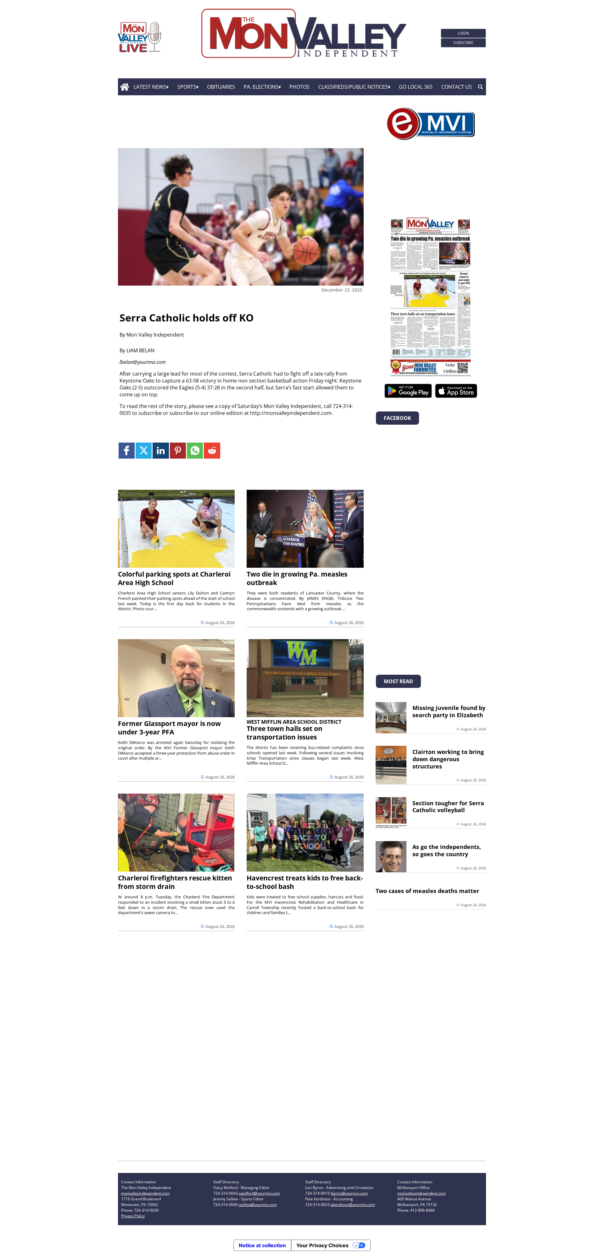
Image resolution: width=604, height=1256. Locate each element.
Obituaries (221, 86)
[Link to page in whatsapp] (195, 451)
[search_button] (480, 87)
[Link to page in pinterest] (178, 451)
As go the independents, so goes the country (446, 850)
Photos (299, 86)
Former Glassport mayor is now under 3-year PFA (169, 727)
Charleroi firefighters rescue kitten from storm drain (175, 882)
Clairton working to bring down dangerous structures (448, 759)
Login (463, 33)
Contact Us (456, 86)
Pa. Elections (261, 86)
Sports (186, 86)
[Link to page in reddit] (212, 451)
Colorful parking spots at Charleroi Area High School (174, 578)
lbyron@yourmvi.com (349, 1193)
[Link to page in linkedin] (161, 451)
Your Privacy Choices (322, 1245)
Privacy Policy (133, 1216)
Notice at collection (262, 1245)
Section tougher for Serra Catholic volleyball (448, 806)
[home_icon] (124, 87)
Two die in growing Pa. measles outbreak (297, 578)
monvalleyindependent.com (145, 1193)
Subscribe (463, 42)
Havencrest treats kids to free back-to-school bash (305, 882)
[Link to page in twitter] (144, 451)
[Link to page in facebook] (127, 451)
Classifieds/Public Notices (353, 86)
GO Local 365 (416, 86)
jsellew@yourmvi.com (258, 1204)
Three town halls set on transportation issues (284, 732)
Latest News (150, 86)
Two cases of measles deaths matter (427, 891)
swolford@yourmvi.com (259, 1193)
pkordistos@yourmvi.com (353, 1204)
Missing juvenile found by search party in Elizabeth (448, 711)
